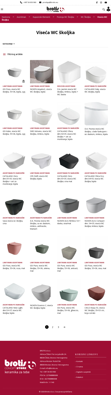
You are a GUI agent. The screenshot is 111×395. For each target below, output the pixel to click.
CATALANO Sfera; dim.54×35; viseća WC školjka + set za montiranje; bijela (66, 135)
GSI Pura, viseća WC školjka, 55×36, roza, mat (14, 267)
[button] (2, 9)
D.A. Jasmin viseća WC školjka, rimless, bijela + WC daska (67, 92)
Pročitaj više (23, 81)
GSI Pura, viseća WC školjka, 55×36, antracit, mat (67, 268)
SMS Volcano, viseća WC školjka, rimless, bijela (41, 132)
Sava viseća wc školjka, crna (13, 222)
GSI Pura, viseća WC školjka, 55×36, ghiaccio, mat (68, 310)
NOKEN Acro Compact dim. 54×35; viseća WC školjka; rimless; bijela (95, 223)
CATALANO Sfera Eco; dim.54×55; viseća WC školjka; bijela (94, 179)
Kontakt (79, 361)
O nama (79, 366)
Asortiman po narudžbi (95, 86)
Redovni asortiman (66, 86)
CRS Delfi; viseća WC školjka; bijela (39, 177)
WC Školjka (86, 17)
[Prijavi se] (108, 8)
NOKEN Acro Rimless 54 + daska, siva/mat (68, 222)
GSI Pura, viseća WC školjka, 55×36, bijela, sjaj (14, 90)
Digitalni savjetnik (83, 372)
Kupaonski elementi (41, 17)
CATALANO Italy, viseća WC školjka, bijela (95, 90)
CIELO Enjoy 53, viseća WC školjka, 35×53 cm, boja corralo (95, 310)
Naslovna (6, 17)
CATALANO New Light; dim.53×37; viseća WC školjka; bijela (13, 310)
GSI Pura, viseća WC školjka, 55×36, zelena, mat (40, 268)
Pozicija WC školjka (65, 17)
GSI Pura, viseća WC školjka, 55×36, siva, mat (95, 267)
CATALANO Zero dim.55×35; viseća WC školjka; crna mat (66, 179)
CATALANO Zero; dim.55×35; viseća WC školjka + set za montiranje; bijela (12, 180)
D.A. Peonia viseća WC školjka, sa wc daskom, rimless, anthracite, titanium (40, 225)
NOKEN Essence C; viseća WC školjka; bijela (41, 306)
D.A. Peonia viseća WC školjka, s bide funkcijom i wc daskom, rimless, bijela (96, 131)
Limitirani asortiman (12, 86)
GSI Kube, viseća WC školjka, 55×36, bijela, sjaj (14, 132)
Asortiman (21, 17)
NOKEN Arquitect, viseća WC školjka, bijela (41, 90)
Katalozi (79, 377)
